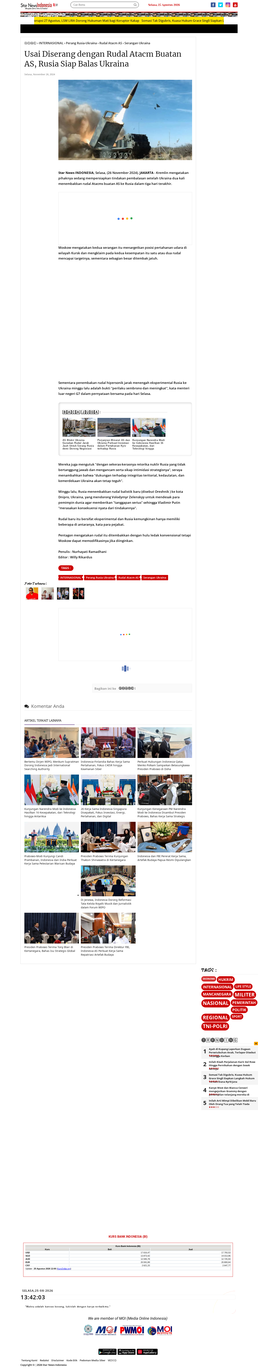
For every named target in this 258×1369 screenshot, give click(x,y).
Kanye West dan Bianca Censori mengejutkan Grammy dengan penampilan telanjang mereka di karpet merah (229, 1093)
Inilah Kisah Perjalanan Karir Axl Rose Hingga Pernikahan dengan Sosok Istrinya (232, 1065)
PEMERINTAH (244, 1002)
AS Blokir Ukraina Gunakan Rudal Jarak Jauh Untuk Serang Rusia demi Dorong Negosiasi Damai (78, 446)
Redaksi (44, 1360)
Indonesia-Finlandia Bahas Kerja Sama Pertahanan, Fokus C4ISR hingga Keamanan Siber (105, 765)
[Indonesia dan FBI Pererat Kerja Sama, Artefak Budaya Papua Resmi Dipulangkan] (164, 851)
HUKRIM (225, 979)
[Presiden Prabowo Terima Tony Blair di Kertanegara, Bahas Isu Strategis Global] (51, 942)
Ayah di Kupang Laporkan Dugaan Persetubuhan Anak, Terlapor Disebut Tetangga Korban (232, 1052)
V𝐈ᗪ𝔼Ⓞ (112, 1360)
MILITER (245, 994)
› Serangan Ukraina (136, 43)
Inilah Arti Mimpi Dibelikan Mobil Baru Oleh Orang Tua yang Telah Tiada (232, 1102)
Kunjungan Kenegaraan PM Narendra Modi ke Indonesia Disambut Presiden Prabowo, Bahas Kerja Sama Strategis (161, 812)
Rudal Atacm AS (128, 577)
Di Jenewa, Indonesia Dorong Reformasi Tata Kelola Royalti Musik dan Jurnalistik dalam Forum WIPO (106, 903)
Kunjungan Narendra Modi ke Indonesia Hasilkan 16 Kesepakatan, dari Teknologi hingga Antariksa (148, 446)
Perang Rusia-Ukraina (100, 577)
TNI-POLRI (215, 1026)
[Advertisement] (125, 218)
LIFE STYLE (243, 986)
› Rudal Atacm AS (110, 43)
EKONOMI (209, 978)
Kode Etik (71, 1360)
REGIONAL (215, 1017)
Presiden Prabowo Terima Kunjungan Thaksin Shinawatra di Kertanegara (104, 858)
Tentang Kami (29, 1360)
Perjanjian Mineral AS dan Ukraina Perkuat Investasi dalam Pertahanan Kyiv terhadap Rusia (113, 444)
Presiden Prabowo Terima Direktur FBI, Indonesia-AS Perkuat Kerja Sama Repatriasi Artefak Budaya (105, 950)
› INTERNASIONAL (50, 43)
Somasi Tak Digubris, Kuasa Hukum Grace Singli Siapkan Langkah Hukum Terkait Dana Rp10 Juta (178, 21)
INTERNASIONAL (70, 577)
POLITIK (239, 1009)
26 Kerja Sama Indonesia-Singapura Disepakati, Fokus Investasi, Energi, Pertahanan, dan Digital (104, 812)
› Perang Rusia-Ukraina (80, 43)
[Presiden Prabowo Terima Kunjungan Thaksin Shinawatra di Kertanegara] (108, 851)
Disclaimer (57, 1360)
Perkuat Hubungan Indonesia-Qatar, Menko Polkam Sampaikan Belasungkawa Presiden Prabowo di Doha (163, 765)
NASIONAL (216, 1003)
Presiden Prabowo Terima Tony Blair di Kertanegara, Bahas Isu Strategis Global (49, 949)
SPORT (237, 1016)
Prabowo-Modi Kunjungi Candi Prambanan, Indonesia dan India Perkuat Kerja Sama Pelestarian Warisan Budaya (50, 859)
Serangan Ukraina (154, 577)
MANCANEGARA (217, 994)
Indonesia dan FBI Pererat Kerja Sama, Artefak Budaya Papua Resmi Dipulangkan (164, 858)
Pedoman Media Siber (92, 1360)
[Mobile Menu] (236, 14)
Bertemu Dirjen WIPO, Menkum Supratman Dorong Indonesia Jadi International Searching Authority (51, 765)
